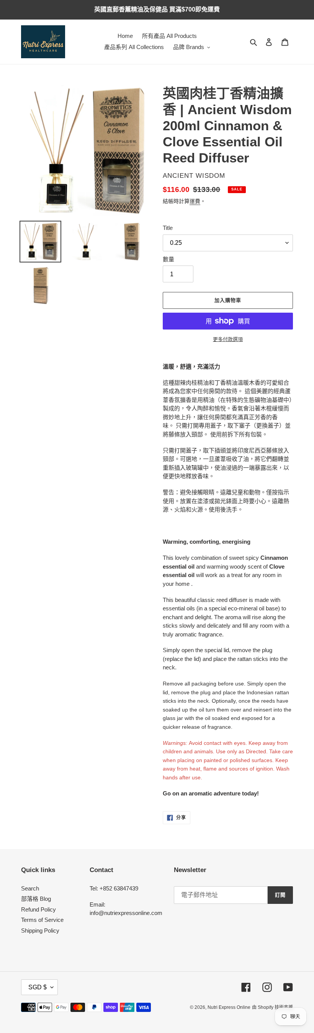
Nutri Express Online (229, 1007)
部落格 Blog (36, 898)
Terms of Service (42, 920)
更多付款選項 (228, 339)
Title (168, 228)
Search (30, 888)
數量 (168, 259)
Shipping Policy (40, 930)
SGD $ (37, 987)
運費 (195, 201)
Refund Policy (38, 909)
